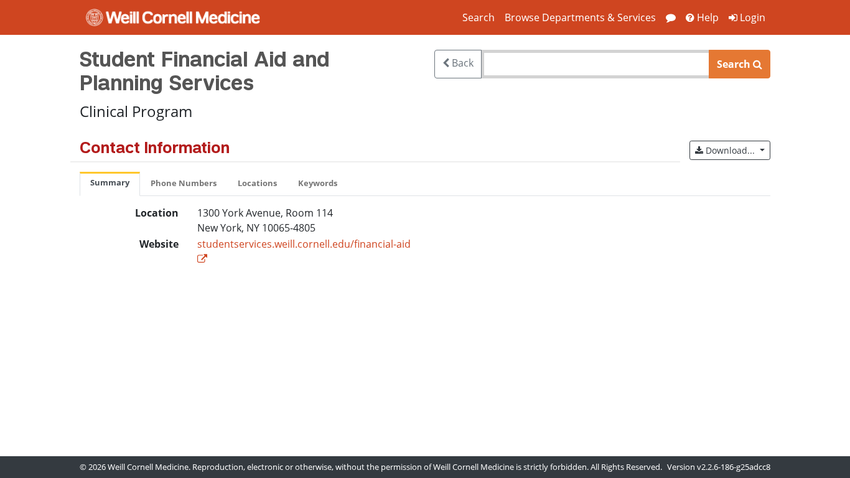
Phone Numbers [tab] (184, 183)
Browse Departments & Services (580, 17)
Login (751, 17)
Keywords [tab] (317, 183)
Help (706, 17)
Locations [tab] (257, 183)
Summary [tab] (109, 182)
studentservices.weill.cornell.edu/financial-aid (304, 244)
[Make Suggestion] (671, 17)
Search (478, 17)
